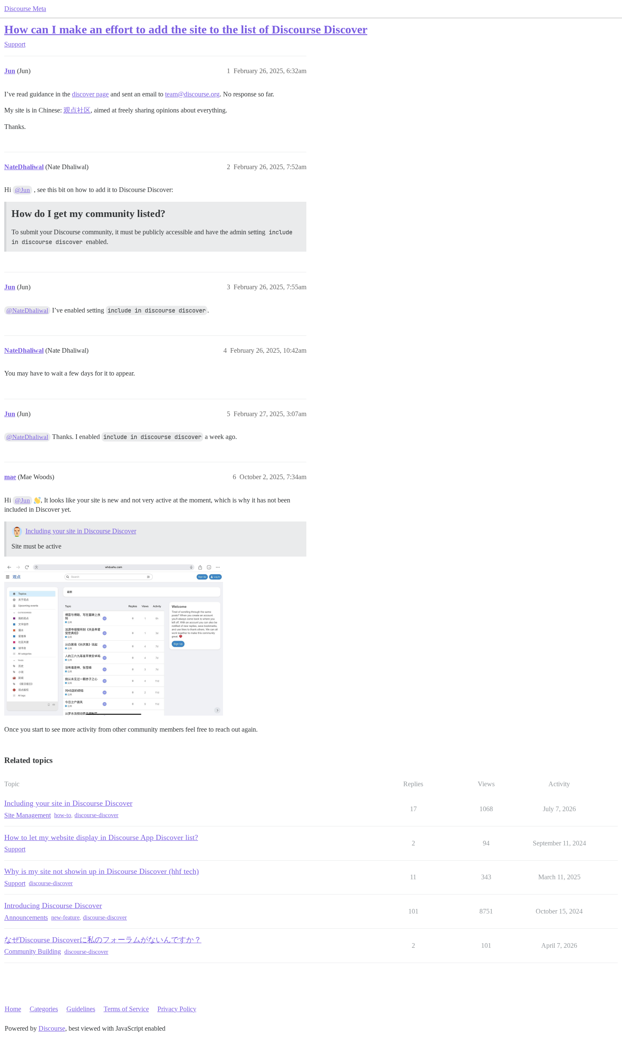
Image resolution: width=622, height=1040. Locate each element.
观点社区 (77, 110)
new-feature (65, 917)
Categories (44, 1009)
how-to (62, 815)
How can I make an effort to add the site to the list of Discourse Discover (185, 29)
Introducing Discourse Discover (53, 905)
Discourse (52, 1028)
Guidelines (80, 1009)
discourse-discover (96, 815)
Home (13, 1009)
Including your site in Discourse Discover (80, 531)
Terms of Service (126, 1009)
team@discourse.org (192, 94)
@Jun (22, 190)
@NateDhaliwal (27, 310)
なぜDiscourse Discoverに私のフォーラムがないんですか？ (102, 940)
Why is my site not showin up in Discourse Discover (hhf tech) (101, 871)
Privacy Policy (176, 1009)
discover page (90, 94)
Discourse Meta (25, 8)
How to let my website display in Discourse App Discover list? (101, 837)
